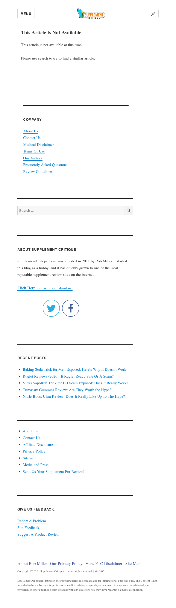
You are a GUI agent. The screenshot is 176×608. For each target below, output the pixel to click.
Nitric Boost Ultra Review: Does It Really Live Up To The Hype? (74, 396)
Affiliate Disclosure (38, 444)
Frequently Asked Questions (45, 164)
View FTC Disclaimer (104, 563)
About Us (30, 130)
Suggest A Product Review (38, 534)
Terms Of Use (34, 151)
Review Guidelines (38, 171)
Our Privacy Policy (66, 563)
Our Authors (32, 157)
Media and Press (36, 464)
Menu (26, 13)
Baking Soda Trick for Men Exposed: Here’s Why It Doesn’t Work (74, 369)
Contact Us (32, 137)
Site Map (133, 563)
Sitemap (29, 457)
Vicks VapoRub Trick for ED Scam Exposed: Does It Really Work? (75, 382)
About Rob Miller (32, 563)
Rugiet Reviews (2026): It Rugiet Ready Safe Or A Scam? (68, 376)
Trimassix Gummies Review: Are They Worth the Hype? (67, 389)
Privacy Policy (34, 451)
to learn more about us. (45, 287)
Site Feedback (28, 527)
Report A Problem (31, 520)
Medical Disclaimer (38, 144)
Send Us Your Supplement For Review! (53, 471)
